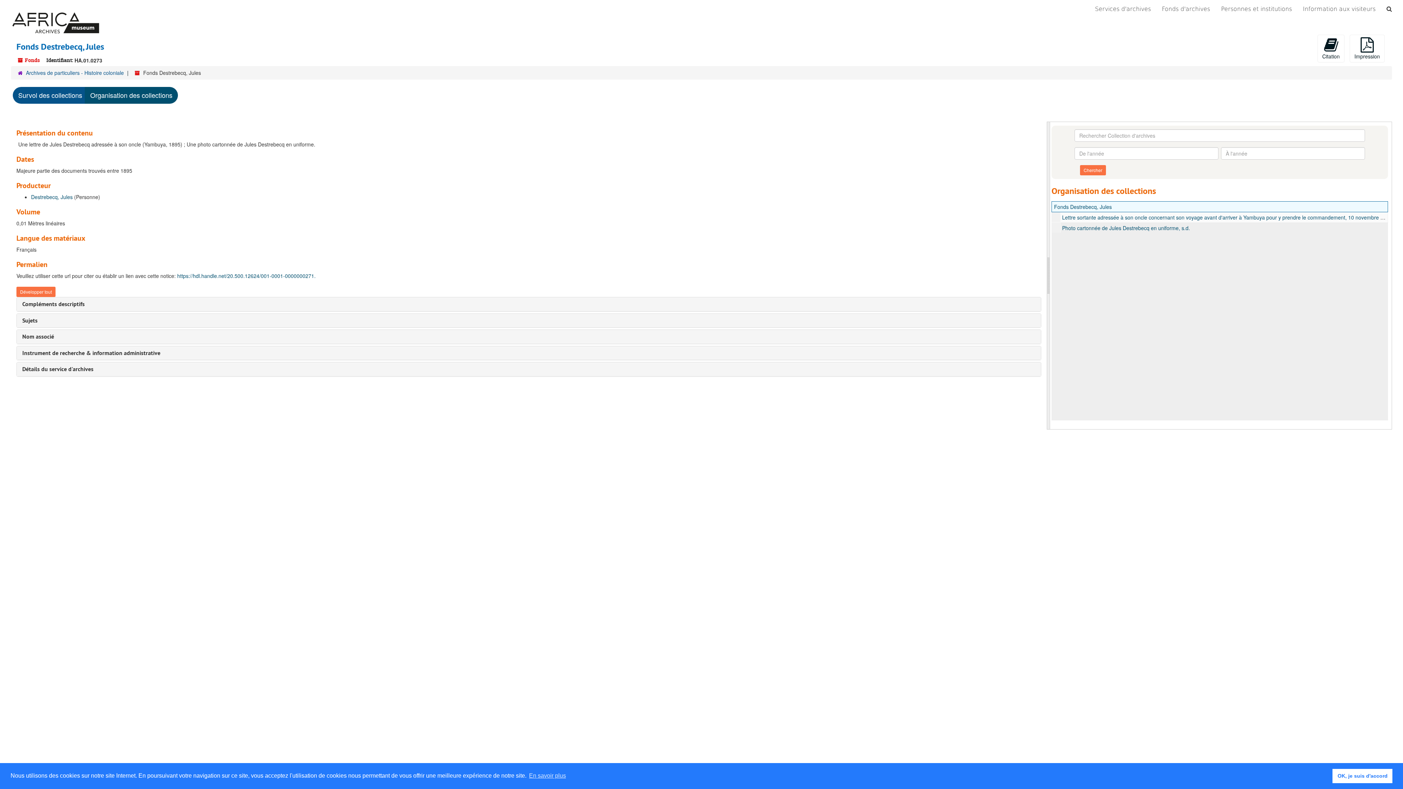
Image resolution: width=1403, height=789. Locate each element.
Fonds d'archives (1186, 8)
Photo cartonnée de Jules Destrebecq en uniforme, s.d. (1126, 228)
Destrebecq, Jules (52, 197)
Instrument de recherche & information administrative (91, 353)
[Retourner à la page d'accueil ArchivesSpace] (55, 9)
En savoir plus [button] (547, 776)
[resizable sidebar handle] (1048, 275)
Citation (1331, 56)
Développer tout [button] (36, 292)
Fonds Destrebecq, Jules (1083, 206)
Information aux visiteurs (1339, 8)
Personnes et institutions (1256, 8)
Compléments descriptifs (53, 304)
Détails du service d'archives (58, 369)
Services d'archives (1123, 8)
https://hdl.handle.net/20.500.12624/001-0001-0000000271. (246, 275)
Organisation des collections (131, 95)
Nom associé (38, 336)
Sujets (30, 320)
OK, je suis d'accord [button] (1363, 776)
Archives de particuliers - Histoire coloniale (75, 72)
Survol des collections (50, 95)
